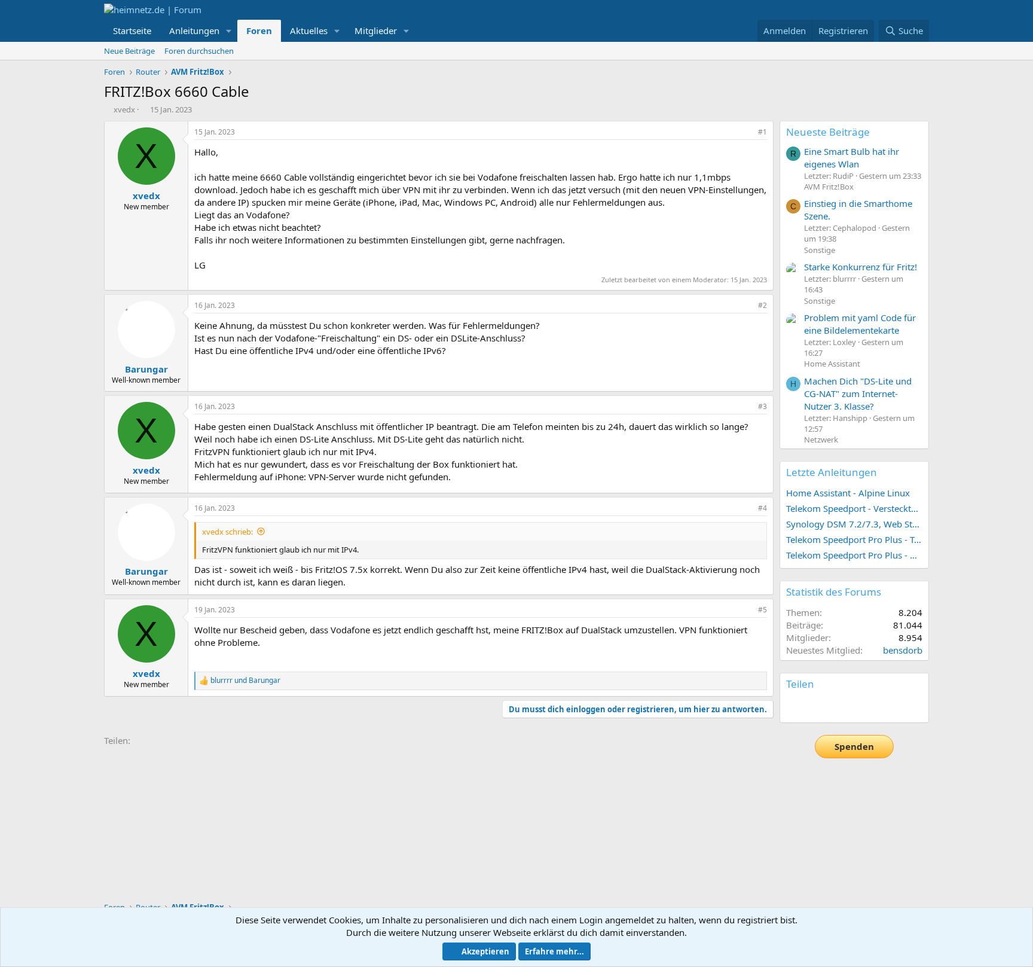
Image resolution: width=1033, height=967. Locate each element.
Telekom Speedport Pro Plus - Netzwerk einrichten (854, 555)
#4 (762, 508)
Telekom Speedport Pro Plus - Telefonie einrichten (854, 539)
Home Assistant (832, 363)
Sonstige (819, 250)
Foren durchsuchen (199, 50)
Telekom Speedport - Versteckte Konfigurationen (854, 508)
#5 (762, 610)
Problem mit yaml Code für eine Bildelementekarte (860, 324)
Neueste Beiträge (828, 132)
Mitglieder (375, 30)
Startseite (132, 30)
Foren (259, 30)
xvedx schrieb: (227, 531)
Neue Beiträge (129, 50)
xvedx (124, 109)
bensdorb (902, 650)
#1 (762, 132)
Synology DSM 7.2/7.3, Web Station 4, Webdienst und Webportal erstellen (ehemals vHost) (854, 524)
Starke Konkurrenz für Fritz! (860, 267)
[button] (229, 31)
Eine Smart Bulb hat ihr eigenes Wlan (851, 157)
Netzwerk (821, 439)
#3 (762, 406)
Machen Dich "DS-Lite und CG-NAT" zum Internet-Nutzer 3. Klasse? (858, 393)
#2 (762, 305)
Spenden (854, 746)
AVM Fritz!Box (829, 186)
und (245, 680)
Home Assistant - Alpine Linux (848, 493)
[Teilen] (746, 132)
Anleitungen (194, 30)
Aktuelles (309, 30)
